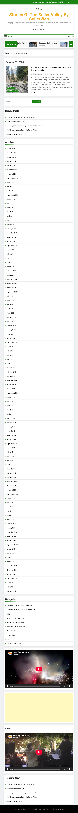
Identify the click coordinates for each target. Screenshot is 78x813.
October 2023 (11, 174)
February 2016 (11, 422)
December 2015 (12, 431)
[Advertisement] (39, 707)
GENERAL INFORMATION (15, 618)
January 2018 (11, 330)
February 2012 (11, 591)
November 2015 (12, 435)
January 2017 (11, 376)
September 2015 (12, 444)
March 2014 (11, 519)
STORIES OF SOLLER (13, 91)
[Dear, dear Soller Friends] (26, 45)
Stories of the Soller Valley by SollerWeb (39, 16)
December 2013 (12, 532)
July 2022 (10, 203)
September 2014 (12, 494)
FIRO (8, 614)
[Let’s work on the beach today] (57, 45)
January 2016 (11, 427)
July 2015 (10, 452)
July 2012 (10, 587)
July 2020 (10, 296)
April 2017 (10, 364)
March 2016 (11, 418)
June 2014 (10, 507)
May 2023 (10, 187)
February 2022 (11, 225)
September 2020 (12, 292)
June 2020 (10, 300)
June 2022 (10, 208)
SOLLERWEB (10, 88)
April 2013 (10, 557)
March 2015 (11, 469)
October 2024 (11, 157)
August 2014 (11, 498)
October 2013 (11, 540)
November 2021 (12, 237)
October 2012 (11, 574)
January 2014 (11, 528)
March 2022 (11, 220)
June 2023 (10, 182)
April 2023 (10, 191)
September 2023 (12, 178)
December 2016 (12, 380)
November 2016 (12, 385)
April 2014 (10, 515)
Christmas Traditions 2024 (15, 121)
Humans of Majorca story (15, 622)
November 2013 (12, 536)
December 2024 (12, 153)
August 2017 (11, 347)
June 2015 (10, 456)
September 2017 (12, 342)
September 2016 (12, 393)
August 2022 (11, 199)
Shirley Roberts (37, 74)
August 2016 (11, 397)
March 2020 (11, 313)
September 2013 (12, 545)
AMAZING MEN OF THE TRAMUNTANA (20, 606)
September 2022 (12, 195)
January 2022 (11, 229)
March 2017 (11, 368)
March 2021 (11, 267)
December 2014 (12, 481)
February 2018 (11, 326)
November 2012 (12, 570)
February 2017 (11, 372)
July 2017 (10, 351)
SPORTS (9, 639)
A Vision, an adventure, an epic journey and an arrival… (25, 126)
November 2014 (12, 486)
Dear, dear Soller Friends (41, 43)
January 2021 (11, 275)
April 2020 (10, 309)
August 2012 (11, 583)
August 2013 (11, 549)
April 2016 (10, 414)
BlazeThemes (59, 809)
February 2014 (11, 524)
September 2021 (12, 246)
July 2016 (10, 401)
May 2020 (10, 305)
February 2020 (11, 317)
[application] (39, 669)
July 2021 (10, 254)
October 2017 (11, 338)
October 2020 (11, 288)
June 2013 (10, 553)
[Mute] (67, 686)
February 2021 (11, 271)
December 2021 (12, 233)
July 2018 (10, 321)
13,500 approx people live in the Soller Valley (22, 130)
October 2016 (11, 389)
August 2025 (11, 149)
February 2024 (11, 161)
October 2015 (11, 439)
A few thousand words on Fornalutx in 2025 (48, 2)
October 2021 (11, 241)
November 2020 (12, 284)
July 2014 (10, 503)
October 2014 (11, 490)
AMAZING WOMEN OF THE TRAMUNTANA (21, 610)
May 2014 (10, 511)
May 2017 (10, 359)
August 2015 (11, 448)
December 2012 (12, 566)
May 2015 (10, 460)
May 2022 (10, 212)
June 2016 (10, 406)
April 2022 (10, 216)
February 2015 (11, 473)
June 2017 (10, 355)
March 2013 (11, 562)
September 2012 (12, 578)
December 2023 (12, 170)
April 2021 (10, 262)
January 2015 (11, 477)
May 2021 (10, 258)
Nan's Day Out (11, 631)
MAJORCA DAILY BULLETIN (16, 627)
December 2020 (12, 279)
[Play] (8, 686)
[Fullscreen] (70, 686)
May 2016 (10, 410)
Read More (34, 93)
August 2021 (11, 250)
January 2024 (11, 166)
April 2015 (10, 465)
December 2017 (12, 334)
